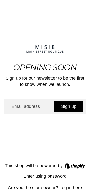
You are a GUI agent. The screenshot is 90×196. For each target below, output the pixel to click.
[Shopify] (75, 166)
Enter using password (45, 176)
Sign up (68, 106)
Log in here (71, 187)
